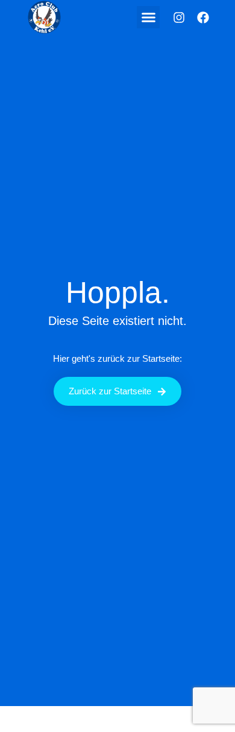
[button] (148, 17)
